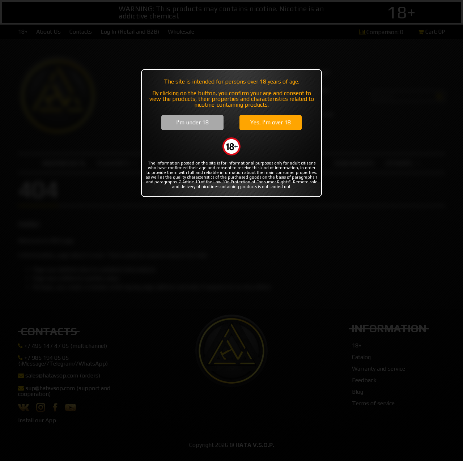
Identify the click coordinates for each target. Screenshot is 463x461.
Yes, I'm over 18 (270, 122)
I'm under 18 (192, 122)
